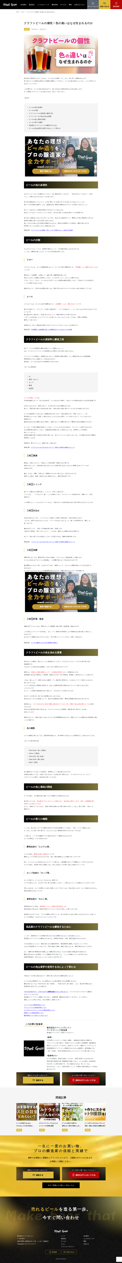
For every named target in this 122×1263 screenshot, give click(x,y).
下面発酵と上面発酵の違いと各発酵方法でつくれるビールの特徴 (51, 329)
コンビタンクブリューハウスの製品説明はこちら (39, 1010)
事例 (70, 5)
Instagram (20, 1244)
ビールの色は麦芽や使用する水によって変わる (44, 128)
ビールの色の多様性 (35, 107)
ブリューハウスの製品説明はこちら (35, 1007)
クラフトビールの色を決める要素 (40, 116)
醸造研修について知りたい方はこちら (36, 1015)
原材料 (27, 29)
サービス (63, 5)
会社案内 (23, 5)
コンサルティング (43, 5)
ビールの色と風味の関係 (37, 119)
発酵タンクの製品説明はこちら (34, 1013)
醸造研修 (55, 5)
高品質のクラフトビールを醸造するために (43, 125)
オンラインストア (30, 1244)
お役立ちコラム (79, 5)
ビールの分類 (33, 110)
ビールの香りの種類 (35, 122)
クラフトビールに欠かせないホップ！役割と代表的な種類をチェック (53, 447)
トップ (63, 1236)
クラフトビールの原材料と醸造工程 (41, 113)
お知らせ (86, 1244)
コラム (63, 1244)
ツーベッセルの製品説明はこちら (34, 1005)
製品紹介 (32, 5)
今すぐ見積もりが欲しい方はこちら (61, 1185)
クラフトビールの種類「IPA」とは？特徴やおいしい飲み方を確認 (52, 230)
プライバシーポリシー (67, 1246)
